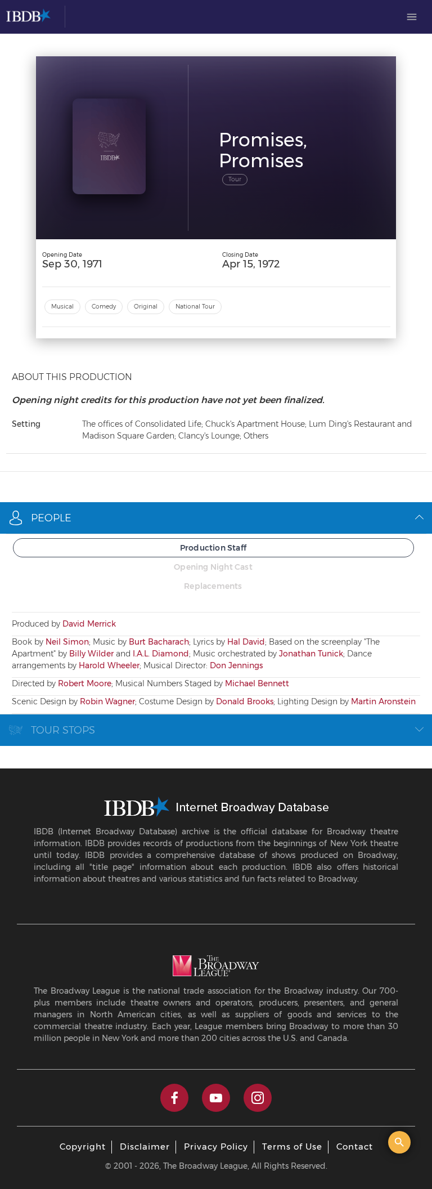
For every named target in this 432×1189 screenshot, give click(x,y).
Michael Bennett (257, 683)
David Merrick (89, 624)
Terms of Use (292, 1146)
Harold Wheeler (109, 665)
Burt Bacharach (159, 642)
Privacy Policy (216, 1146)
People (51, 518)
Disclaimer (145, 1146)
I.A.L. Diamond (161, 654)
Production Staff (213, 548)
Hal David (246, 642)
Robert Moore (84, 683)
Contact (354, 1146)
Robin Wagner (107, 701)
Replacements (213, 586)
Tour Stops (63, 730)
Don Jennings (236, 665)
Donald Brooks (244, 701)
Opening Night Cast (213, 567)
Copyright (83, 1146)
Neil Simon (67, 642)
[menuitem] (411, 17)
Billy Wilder (91, 654)
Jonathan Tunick (311, 654)
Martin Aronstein (383, 701)
